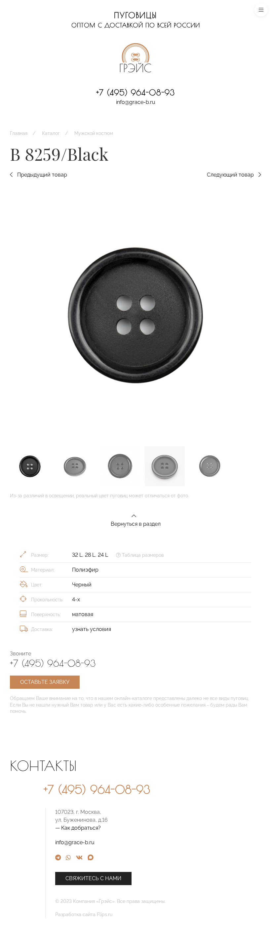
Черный (82, 585)
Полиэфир (85, 570)
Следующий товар (231, 175)
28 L (90, 555)
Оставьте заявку (44, 682)
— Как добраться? (78, 828)
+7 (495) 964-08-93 (135, 92)
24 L (103, 555)
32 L (77, 555)
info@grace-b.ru (135, 102)
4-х (76, 599)
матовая (82, 614)
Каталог (51, 133)
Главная (18, 133)
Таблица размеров (142, 555)
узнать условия (91, 629)
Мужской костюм (93, 133)
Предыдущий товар (41, 175)
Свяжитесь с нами (93, 878)
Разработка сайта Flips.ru (83, 914)
